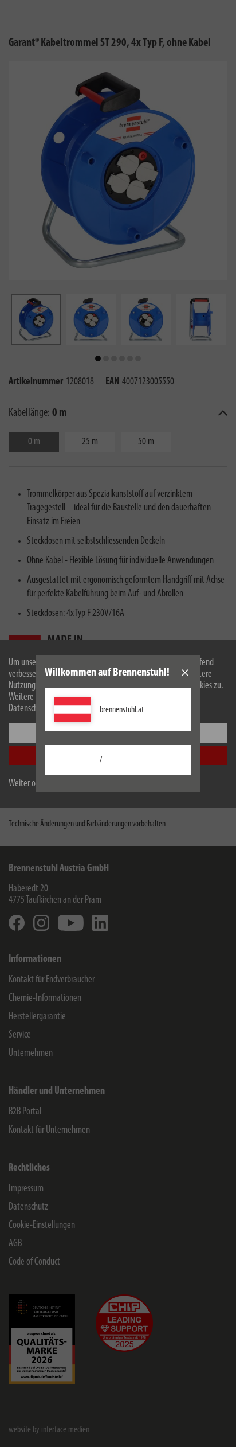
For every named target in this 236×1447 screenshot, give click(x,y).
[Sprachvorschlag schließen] (185, 672)
